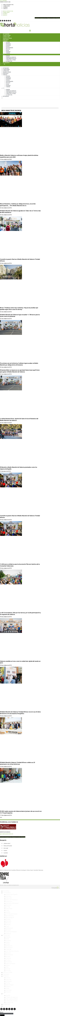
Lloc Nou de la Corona (12, 951)
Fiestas (8, 46)
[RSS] (4, 20)
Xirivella (8, 970)
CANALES (6, 976)
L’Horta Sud (6, 36)
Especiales (6, 39)
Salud (7, 50)
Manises (8, 953)
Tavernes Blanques (11, 932)
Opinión (8, 56)
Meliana (8, 919)
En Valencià (6, 62)
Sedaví (8, 965)
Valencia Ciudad (7, 38)
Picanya (8, 960)
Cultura (8, 42)
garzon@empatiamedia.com (6, 833)
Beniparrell (9, 946)
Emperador (9, 909)
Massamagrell (10, 917)
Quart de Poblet (10, 963)
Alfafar (8, 944)
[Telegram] (6, 20)
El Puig (8, 907)
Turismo (8, 53)
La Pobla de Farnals (11, 914)
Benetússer (9, 947)
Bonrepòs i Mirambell (12, 903)
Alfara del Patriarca (11, 900)
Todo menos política (11, 58)
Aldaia (8, 942)
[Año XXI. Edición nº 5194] (8, 4)
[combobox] (6, 1013)
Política (8, 49)
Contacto (5, 8)
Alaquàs (8, 937)
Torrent (8, 969)
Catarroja (8, 949)
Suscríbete (5, 7)
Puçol (7, 926)
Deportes (8, 43)
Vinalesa (8, 933)
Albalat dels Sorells (11, 894)
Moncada (8, 921)
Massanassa (9, 955)
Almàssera (9, 901)
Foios (7, 910)
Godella (8, 912)
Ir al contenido (3, 0)
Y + (3, 54)
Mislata (8, 956)
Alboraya (8, 896)
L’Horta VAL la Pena (11, 60)
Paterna (8, 924)
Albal (7, 939)
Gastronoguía (9, 47)
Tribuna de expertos (11, 57)
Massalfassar (10, 916)
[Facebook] (0, 20)
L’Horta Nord (7, 35)
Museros (8, 923)
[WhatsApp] (10, 20)
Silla (7, 967)
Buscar (4, 64)
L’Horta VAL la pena (11, 1001)
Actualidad (6, 34)
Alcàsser (8, 940)
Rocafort (8, 930)
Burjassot (8, 905)
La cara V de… (9, 61)
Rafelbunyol (9, 928)
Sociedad (8, 51)
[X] (8, 20)
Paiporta (8, 958)
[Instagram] (2, 20)
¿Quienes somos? (6, 5)
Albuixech (9, 898)
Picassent (9, 962)
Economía (8, 45)
